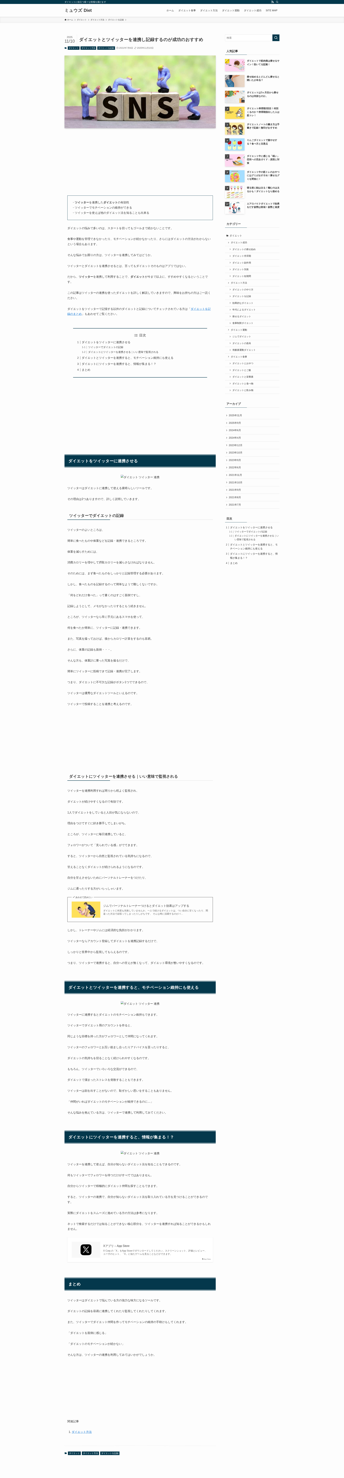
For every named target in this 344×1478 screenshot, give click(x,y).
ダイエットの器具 (241, 343)
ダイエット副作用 (241, 263)
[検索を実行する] (276, 37)
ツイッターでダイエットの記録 (105, 347)
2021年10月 (235, 482)
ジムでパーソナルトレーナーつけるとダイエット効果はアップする (146, 905)
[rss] (272, 2)
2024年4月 (235, 437)
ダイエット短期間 (241, 276)
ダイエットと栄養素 (242, 377)
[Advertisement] (140, 159)
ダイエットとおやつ (242, 363)
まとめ (86, 369)
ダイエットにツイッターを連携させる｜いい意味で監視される (123, 352)
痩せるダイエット (241, 316)
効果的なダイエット (242, 303)
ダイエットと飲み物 (242, 390)
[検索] (277, 2)
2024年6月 (235, 430)
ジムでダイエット (241, 336)
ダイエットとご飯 (241, 370)
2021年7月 (235, 504)
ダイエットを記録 (106, 48)
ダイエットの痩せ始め (244, 249)
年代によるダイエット (244, 309)
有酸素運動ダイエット (244, 350)
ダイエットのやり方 (242, 289)
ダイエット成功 (239, 242)
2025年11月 (235, 415)
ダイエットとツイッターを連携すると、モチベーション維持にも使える (127, 357)
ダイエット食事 (239, 357)
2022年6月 (235, 467)
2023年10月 (235, 452)
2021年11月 (235, 475)
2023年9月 (235, 460)
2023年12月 (235, 445)
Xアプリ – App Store (116, 1245)
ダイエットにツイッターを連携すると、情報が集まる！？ (119, 363)
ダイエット (73, 48)
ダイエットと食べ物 (242, 383)
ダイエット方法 (88, 48)
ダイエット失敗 (240, 269)
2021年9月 (235, 489)
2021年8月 (235, 497)
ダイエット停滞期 (241, 256)
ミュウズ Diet (78, 10)
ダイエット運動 (239, 330)
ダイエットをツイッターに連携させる (106, 342)
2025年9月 (235, 422)
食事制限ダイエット (242, 323)
